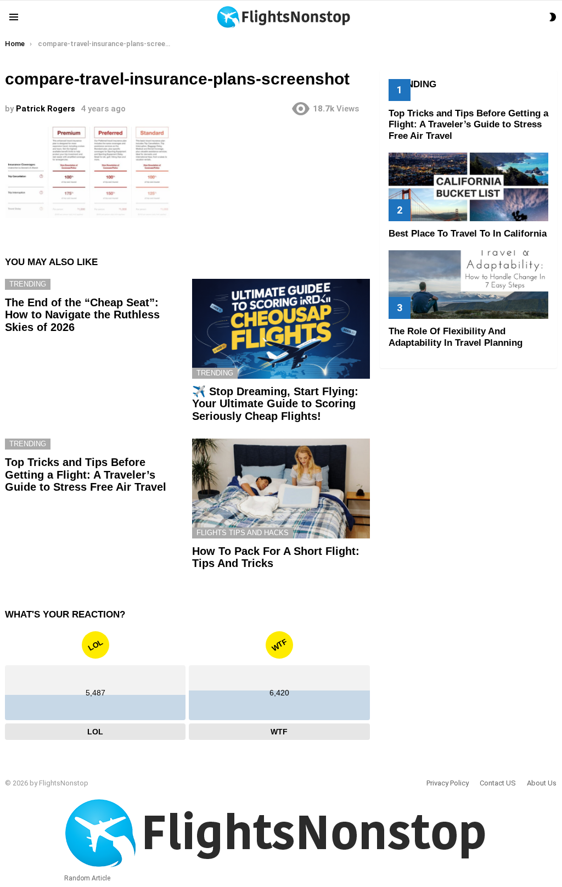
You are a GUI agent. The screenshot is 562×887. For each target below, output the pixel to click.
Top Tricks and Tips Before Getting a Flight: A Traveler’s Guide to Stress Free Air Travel (85, 474)
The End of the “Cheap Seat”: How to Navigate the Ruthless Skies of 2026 (82, 314)
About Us (542, 783)
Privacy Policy (447, 783)
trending (27, 284)
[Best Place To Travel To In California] (468, 187)
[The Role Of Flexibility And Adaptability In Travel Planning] (468, 284)
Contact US (498, 783)
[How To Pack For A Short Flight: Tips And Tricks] (280, 488)
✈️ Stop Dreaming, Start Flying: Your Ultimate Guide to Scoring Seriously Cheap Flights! (275, 403)
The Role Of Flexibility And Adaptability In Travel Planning (455, 336)
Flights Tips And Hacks (242, 533)
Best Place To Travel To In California (468, 233)
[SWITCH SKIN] (552, 17)
